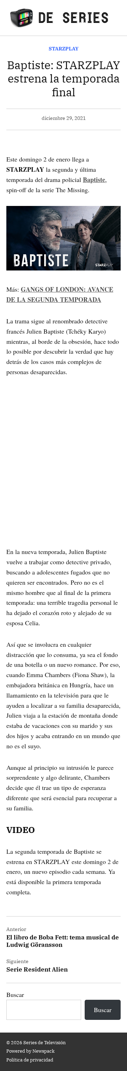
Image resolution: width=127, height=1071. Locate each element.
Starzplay (64, 48)
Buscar (15, 994)
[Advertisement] (63, 451)
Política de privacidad (29, 1060)
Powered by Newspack (30, 1051)
